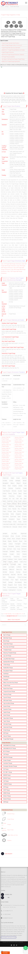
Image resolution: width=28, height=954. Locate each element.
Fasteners (9, 840)
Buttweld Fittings (10, 813)
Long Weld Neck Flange (8, 658)
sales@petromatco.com (12, 616)
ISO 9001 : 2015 (8, 894)
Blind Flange (6, 641)
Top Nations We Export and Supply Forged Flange (13, 59)
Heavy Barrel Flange (8, 718)
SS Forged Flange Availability (8, 57)
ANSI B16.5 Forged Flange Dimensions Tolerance (13, 54)
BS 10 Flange (6, 751)
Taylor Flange (6, 721)
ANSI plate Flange (7, 700)
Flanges (7, 6)
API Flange (5, 787)
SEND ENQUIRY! (8, 853)
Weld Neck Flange (7, 638)
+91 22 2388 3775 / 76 (8, 910)
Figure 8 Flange (7, 697)
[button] (26, 948)
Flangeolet (5, 679)
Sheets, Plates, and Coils (12, 835)
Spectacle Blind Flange (8, 661)
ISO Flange (5, 769)
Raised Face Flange (8, 688)
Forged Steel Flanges (8, 739)
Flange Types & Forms (7, 632)
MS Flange (5, 733)
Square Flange (6, 706)
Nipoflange (5, 673)
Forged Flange (6, 685)
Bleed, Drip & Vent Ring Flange (10, 682)
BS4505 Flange (7, 775)
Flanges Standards (6, 742)
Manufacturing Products (7, 809)
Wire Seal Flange (7, 724)
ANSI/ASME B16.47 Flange (9, 748)
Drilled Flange (6, 730)
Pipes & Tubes (10, 829)
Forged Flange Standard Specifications (10, 43)
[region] (14, 79)
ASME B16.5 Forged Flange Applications (11, 61)
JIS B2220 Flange (7, 784)
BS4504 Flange (7, 778)
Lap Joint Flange (7, 655)
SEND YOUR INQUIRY (14, 619)
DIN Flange (6, 754)
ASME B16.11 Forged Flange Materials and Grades (13, 50)
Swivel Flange (6, 715)
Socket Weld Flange (8, 643)
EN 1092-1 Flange (7, 772)
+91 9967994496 (7, 613)
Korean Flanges (7, 760)
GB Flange (5, 801)
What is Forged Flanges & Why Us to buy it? (12, 45)
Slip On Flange (6, 635)
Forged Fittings (10, 819)
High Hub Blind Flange (8, 703)
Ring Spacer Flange (8, 670)
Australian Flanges (7, 763)
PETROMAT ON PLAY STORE (8, 937)
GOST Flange (6, 790)
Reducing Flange (7, 694)
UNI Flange (6, 781)
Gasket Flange (6, 712)
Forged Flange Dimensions (8, 52)
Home (2, 6)
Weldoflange (6, 676)
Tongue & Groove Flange (9, 691)
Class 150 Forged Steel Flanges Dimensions (11, 263)
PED (9, 897)
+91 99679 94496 (6, 914)
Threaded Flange (7, 649)
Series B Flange (7, 799)
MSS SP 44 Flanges (8, 757)
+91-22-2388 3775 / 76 (17, 613)
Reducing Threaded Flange (9, 652)
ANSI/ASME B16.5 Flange (9, 745)
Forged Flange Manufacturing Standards (11, 47)
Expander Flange (7, 709)
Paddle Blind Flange (8, 667)
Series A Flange (7, 796)
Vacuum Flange (7, 736)
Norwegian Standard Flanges (10, 766)
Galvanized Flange (7, 727)
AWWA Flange (6, 793)
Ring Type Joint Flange (8, 646)
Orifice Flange (6, 664)
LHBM (24, 942)
